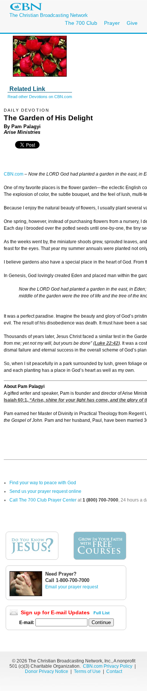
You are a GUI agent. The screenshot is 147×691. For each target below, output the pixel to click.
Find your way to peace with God (42, 482)
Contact (114, 671)
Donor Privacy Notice (46, 671)
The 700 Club (81, 23)
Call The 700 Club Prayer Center (43, 500)
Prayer (112, 23)
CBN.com (13, 174)
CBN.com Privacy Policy (107, 666)
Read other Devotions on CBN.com (40, 96)
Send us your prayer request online (45, 491)
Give (132, 23)
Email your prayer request (71, 586)
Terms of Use (88, 671)
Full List (101, 613)
